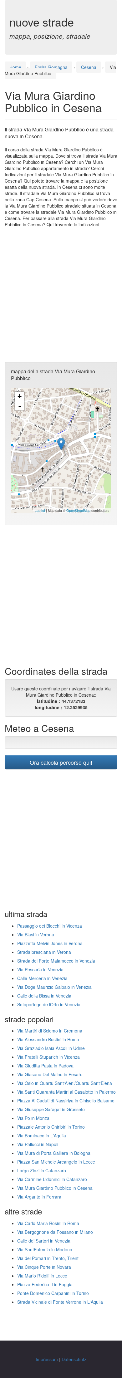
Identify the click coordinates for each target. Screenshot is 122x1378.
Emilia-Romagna (51, 67)
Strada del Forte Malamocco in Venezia (56, 961)
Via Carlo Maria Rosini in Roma (48, 1223)
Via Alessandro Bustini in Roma (48, 1039)
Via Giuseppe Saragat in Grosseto (51, 1109)
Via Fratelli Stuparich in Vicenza (48, 1057)
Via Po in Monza (33, 1118)
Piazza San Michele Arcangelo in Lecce (56, 1162)
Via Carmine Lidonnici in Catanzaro (52, 1179)
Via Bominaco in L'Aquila (41, 1135)
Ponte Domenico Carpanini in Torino (53, 1293)
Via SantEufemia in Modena (44, 1249)
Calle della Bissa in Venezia (44, 996)
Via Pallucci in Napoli (37, 1144)
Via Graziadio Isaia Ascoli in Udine (51, 1048)
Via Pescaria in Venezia (40, 969)
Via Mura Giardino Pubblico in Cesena (55, 1188)
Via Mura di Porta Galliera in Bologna (53, 1153)
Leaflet (40, 510)
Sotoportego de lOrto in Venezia (48, 1004)
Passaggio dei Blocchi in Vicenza (49, 926)
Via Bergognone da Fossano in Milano (55, 1232)
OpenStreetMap (78, 510)
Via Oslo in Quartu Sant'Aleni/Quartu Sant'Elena (64, 1083)
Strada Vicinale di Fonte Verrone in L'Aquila (60, 1302)
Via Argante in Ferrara (39, 1197)
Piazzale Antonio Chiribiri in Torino (51, 1127)
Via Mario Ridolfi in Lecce (42, 1276)
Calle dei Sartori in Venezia (43, 1241)
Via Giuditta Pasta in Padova (45, 1065)
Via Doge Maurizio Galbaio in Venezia (54, 987)
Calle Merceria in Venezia (42, 978)
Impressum (47, 1359)
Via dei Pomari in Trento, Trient (48, 1258)
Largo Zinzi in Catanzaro (41, 1170)
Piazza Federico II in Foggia (45, 1284)
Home (15, 67)
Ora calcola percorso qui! (61, 762)
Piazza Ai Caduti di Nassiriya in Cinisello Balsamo (65, 1100)
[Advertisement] (61, 295)
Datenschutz (74, 1359)
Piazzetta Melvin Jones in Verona (50, 943)
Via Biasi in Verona (35, 934)
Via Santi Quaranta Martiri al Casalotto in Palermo (66, 1092)
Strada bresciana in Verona (44, 952)
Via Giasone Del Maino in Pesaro (50, 1074)
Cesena (88, 67)
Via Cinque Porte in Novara (44, 1267)
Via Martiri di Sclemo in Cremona (49, 1030)
